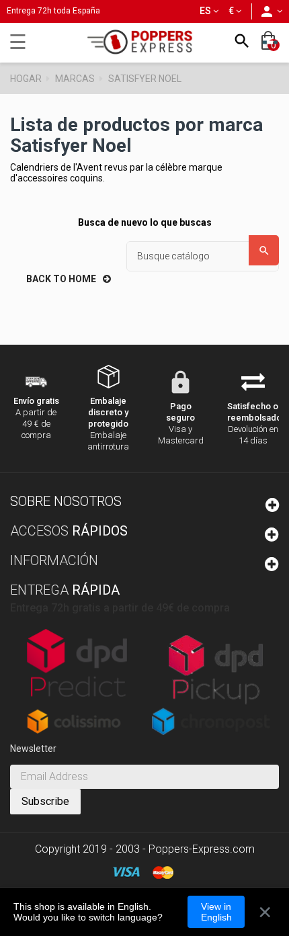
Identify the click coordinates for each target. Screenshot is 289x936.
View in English (216, 912)
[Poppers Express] (144, 42)
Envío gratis (36, 401)
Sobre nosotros (66, 501)
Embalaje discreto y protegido (108, 412)
